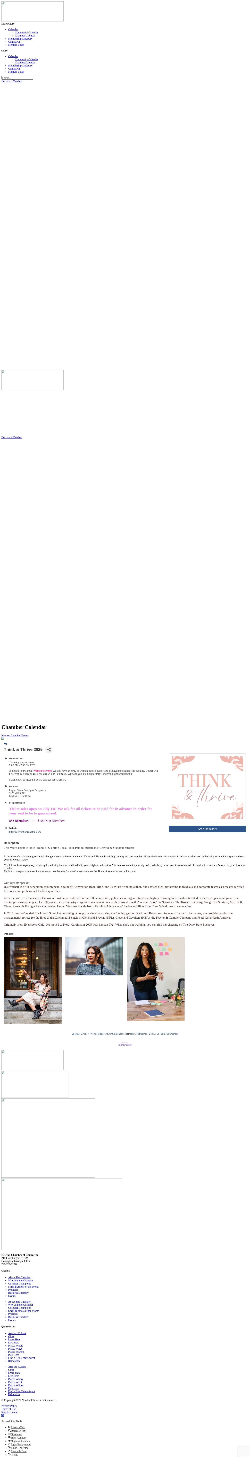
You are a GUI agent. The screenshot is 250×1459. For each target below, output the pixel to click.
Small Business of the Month (23, 1286)
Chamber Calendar (25, 35)
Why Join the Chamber (20, 1280)
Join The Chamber (169, 1034)
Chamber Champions (19, 1283)
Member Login (16, 44)
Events (11, 1295)
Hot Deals (129, 1034)
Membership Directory (20, 38)
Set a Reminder (207, 829)
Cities (11, 1336)
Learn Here (14, 1339)
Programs (13, 1289)
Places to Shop (16, 1351)
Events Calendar (115, 1034)
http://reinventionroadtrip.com (25, 831)
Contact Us (14, 41)
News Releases (98, 1034)
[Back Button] (5, 744)
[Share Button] (49, 749)
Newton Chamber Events (15, 735)
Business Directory (80, 1034)
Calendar (13, 29)
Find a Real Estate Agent (21, 1357)
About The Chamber (19, 1277)
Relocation (14, 1360)
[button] (125, 23)
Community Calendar (26, 32)
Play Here (13, 1354)
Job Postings (141, 1034)
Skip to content (9, 1412)
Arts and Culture (17, 1333)
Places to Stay (15, 1345)
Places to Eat (15, 1348)
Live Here (13, 1342)
